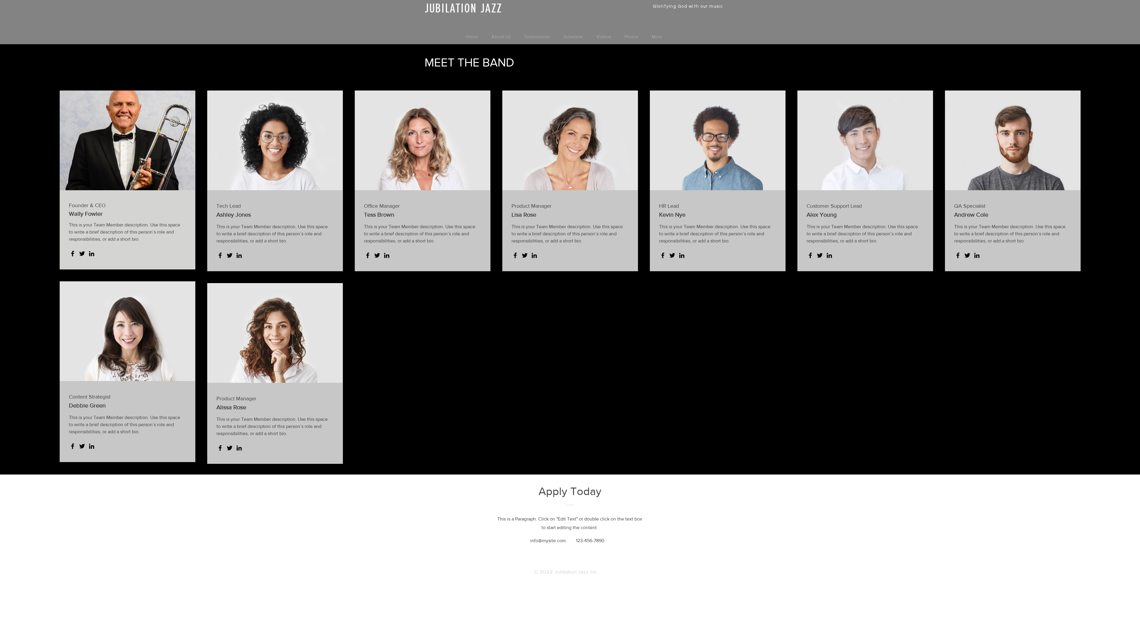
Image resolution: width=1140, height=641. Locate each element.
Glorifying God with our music (688, 6)
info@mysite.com (548, 540)
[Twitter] (82, 253)
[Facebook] (72, 253)
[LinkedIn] (91, 253)
